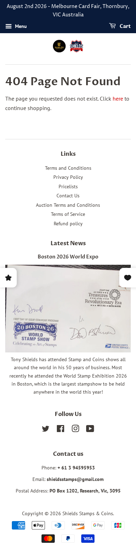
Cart (125, 26)
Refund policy (68, 223)
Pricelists (68, 186)
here (118, 98)
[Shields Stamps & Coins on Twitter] (46, 430)
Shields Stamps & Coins (87, 513)
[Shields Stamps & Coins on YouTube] (90, 430)
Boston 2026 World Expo (68, 257)
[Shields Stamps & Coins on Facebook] (60, 430)
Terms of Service (68, 214)
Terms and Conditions (68, 168)
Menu (20, 26)
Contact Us (68, 195)
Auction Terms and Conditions (68, 205)
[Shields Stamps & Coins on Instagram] (75, 430)
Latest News (68, 243)
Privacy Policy (68, 177)
